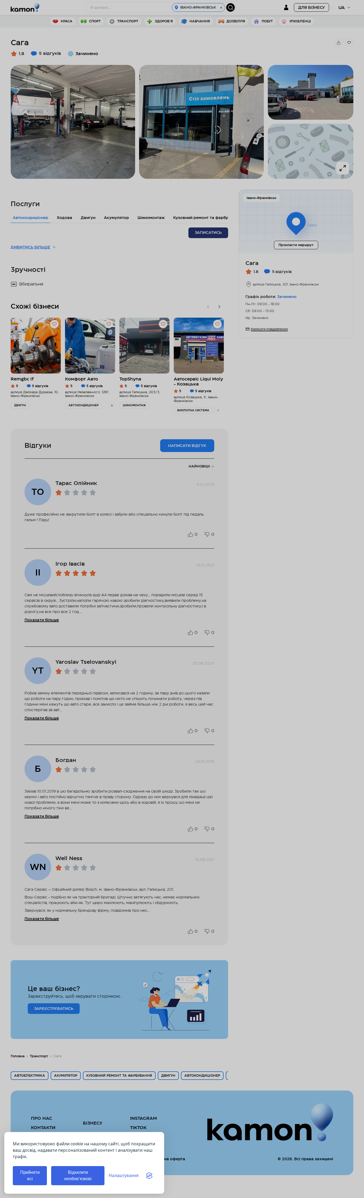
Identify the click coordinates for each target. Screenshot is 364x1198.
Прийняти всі (30, 1175)
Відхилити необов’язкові (78, 1175)
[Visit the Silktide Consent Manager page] (149, 1175)
